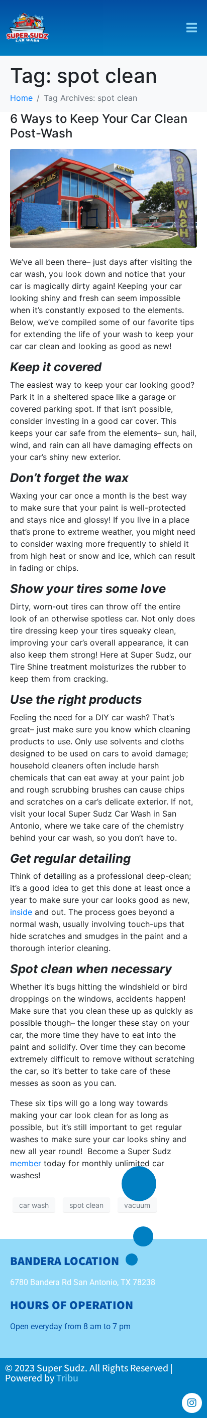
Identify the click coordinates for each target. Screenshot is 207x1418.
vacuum (137, 1205)
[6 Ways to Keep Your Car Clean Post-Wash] (103, 198)
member (25, 1163)
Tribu (67, 1377)
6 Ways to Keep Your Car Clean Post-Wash (98, 125)
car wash (34, 1205)
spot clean (86, 1205)
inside (21, 912)
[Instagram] (192, 1403)
